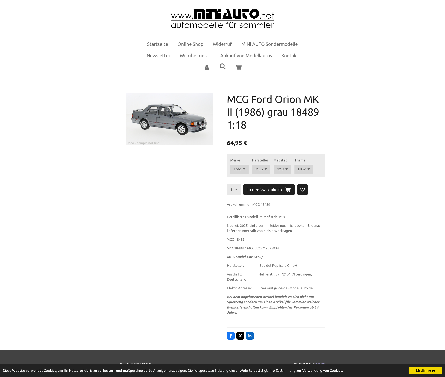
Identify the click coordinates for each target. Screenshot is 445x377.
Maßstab (280, 160)
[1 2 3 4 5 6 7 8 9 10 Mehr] (234, 189)
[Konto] (206, 67)
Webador (320, 364)
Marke (235, 160)
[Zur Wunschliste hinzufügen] (302, 189)
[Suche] (222, 66)
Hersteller (260, 160)
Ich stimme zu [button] (425, 370)
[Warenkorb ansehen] (238, 67)
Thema (299, 160)
